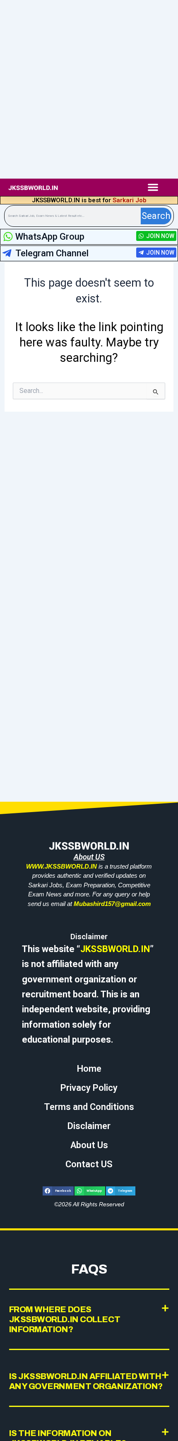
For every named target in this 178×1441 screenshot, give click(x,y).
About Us (89, 1145)
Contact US (89, 1164)
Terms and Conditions (89, 1107)
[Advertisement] (89, 89)
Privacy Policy (89, 1088)
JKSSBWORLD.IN (115, 949)
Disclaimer (89, 1126)
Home (89, 1068)
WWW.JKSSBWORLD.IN (61, 866)
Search (156, 216)
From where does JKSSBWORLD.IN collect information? (64, 1319)
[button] (152, 187)
